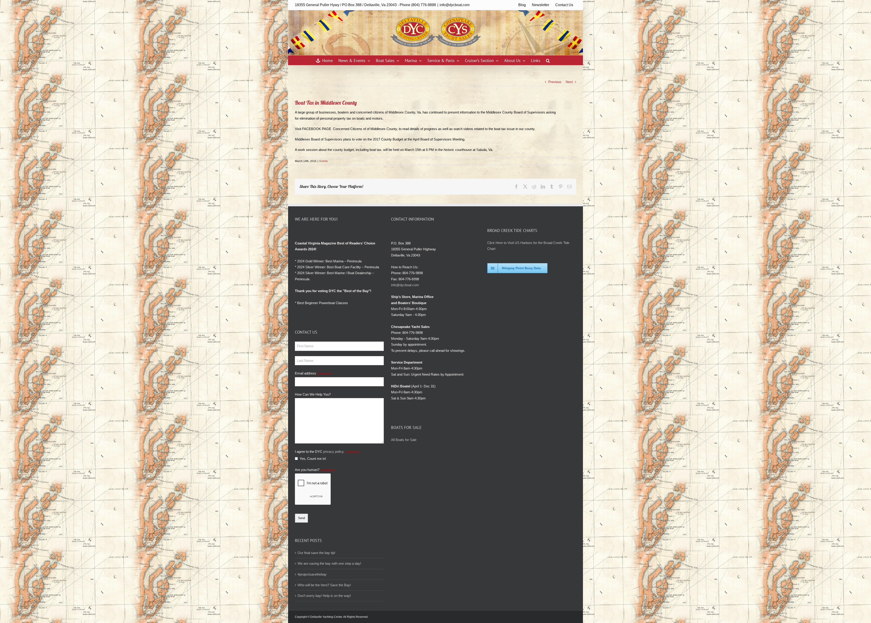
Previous (554, 82)
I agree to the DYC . (327, 451)
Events (323, 161)
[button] (548, 60)
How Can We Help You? (313, 394)
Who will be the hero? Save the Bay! (324, 585)
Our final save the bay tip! (316, 553)
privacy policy (333, 451)
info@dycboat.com (455, 5)
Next (569, 82)
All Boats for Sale (403, 440)
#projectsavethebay (312, 574)
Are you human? (315, 470)
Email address (313, 373)
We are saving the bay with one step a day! (329, 563)
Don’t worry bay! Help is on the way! (324, 596)
